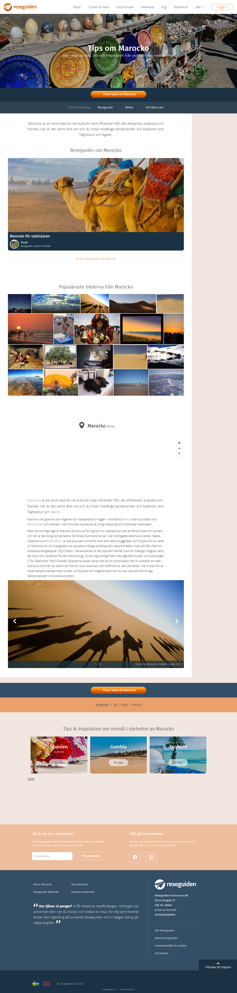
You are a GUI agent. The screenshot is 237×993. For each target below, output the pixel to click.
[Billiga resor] (35, 984)
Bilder (129, 107)
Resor (77, 7)
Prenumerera (91, 856)
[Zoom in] (179, 443)
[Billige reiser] (46, 984)
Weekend (147, 7)
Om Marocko (154, 107)
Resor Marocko (42, 884)
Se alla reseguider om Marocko (96, 259)
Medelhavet (35, 524)
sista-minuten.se (127, 989)
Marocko (34, 500)
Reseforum (181, 7)
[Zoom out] (179, 448)
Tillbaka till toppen (218, 967)
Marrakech (56, 541)
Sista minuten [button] (125, 7)
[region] (96, 466)
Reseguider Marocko (46, 892)
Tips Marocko (79, 884)
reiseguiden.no (109, 989)
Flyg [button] (163, 7)
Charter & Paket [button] (98, 7)
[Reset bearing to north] (179, 453)
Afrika (126, 519)
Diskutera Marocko (82, 892)
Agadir (55, 512)
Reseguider (105, 107)
